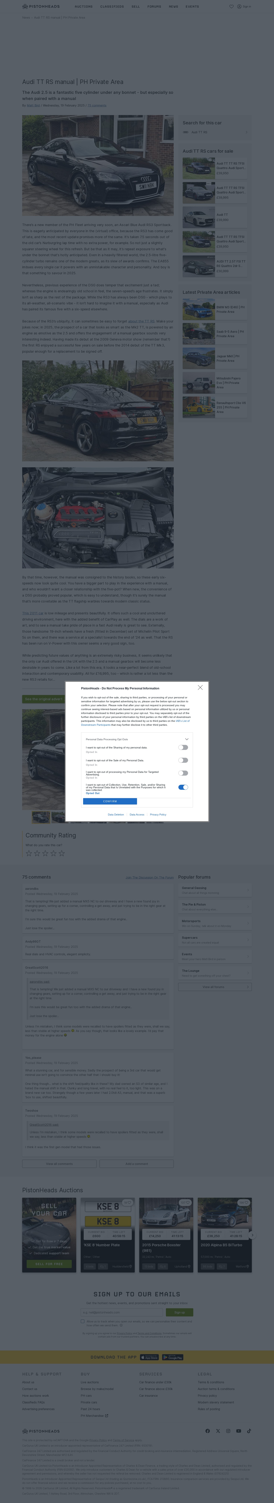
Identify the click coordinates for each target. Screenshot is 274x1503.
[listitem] (137, 739)
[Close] (201, 688)
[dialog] (137, 751)
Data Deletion (116, 814)
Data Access (137, 814)
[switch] (183, 747)
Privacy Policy (158, 814)
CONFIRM (110, 801)
